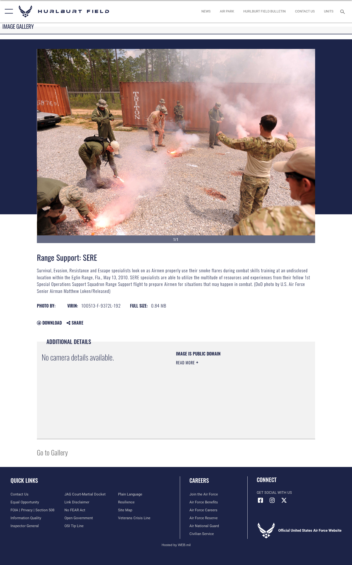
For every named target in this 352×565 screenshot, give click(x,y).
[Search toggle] (343, 11)
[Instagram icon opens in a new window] (272, 500)
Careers (199, 480)
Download (51, 323)
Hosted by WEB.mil (176, 545)
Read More (186, 363)
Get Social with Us (274, 492)
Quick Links (24, 480)
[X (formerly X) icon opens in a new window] (284, 500)
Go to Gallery (52, 452)
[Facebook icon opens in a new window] (260, 500)
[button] (8, 11)
